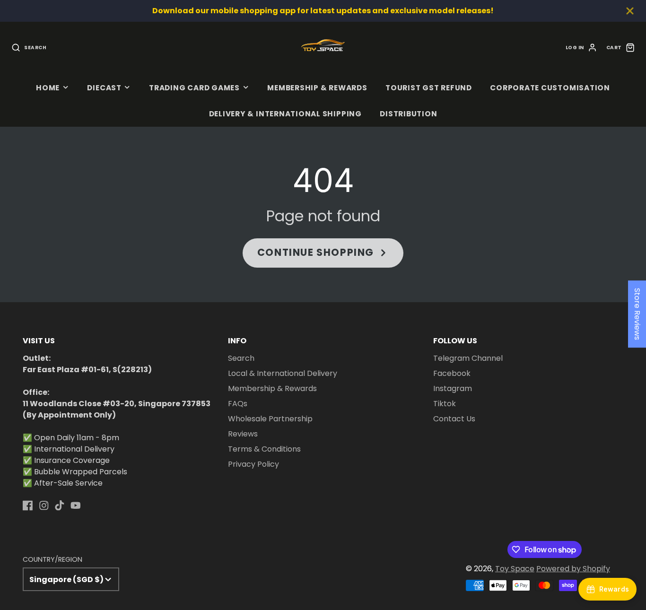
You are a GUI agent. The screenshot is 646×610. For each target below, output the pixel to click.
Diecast (104, 88)
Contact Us (454, 418)
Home (48, 88)
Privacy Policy (253, 464)
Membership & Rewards (317, 88)
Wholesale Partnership (270, 418)
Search (241, 358)
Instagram (452, 388)
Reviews (243, 433)
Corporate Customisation (550, 88)
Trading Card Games (194, 88)
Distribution (408, 114)
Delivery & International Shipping (285, 114)
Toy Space (514, 568)
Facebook (452, 373)
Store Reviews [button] (637, 314)
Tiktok (444, 403)
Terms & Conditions (264, 449)
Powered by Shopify (573, 568)
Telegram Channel (468, 358)
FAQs (237, 403)
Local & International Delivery (282, 373)
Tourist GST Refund (428, 88)
